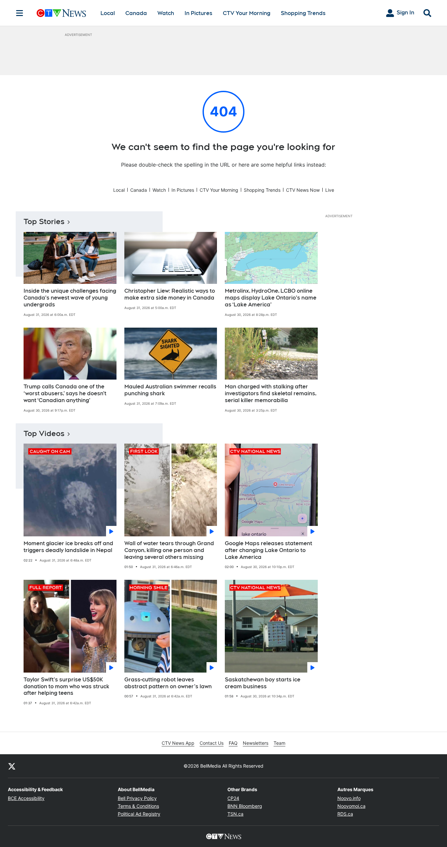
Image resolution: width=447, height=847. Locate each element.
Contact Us (212, 743)
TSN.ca (235, 814)
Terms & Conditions (138, 806)
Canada (136, 13)
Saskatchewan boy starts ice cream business (262, 683)
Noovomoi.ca (351, 806)
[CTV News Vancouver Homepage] (61, 13)
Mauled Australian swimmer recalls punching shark (170, 390)
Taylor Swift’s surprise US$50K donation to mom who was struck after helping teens (66, 686)
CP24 (233, 798)
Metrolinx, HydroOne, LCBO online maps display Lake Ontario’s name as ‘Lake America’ (270, 298)
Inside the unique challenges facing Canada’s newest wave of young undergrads (70, 298)
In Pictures (198, 13)
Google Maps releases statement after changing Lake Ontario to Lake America (268, 550)
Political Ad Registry (139, 814)
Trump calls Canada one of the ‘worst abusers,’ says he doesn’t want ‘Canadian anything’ (65, 393)
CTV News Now (303, 190)
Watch (165, 13)
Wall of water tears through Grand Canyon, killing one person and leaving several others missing (169, 550)
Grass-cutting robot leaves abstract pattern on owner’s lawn (168, 683)
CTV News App (178, 743)
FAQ (233, 743)
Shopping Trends (303, 13)
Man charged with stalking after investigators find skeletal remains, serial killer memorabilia (270, 393)
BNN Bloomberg (244, 806)
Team (279, 743)
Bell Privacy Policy (137, 798)
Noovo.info (349, 798)
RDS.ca (345, 814)
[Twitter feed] (12, 766)
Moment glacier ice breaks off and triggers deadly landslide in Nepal (68, 546)
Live (329, 190)
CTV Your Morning (246, 13)
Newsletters (255, 743)
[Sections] (19, 13)
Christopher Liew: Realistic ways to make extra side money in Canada (169, 294)
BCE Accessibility (26, 798)
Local (107, 13)
